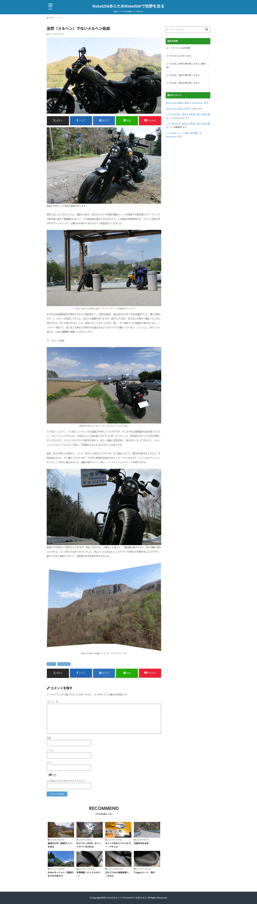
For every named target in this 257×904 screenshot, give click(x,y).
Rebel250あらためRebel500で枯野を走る (128, 6)
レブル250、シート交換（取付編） (182, 133)
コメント (52, 702)
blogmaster (197, 103)
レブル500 (65, 664)
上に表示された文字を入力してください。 (67, 781)
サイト (50, 763)
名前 (49, 738)
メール (50, 750)
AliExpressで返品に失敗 (177, 103)
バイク (52, 664)
